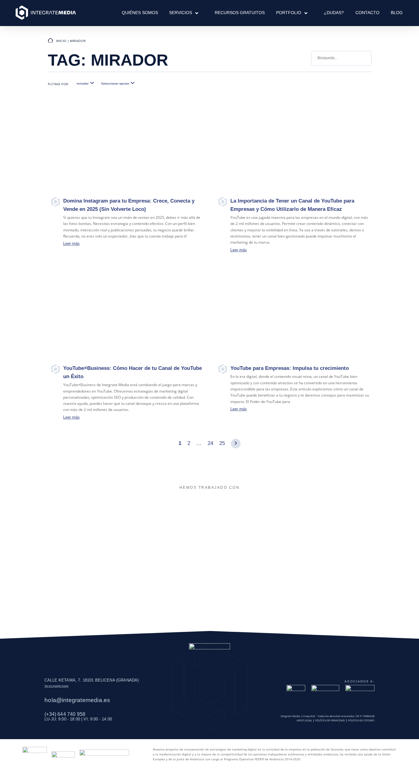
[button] (195, 12)
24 (210, 443)
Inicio (61, 41)
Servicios (180, 12)
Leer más (71, 243)
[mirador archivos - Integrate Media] (46, 13)
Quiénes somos (140, 12)
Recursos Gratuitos (240, 12)
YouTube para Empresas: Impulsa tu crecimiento (289, 368)
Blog (397, 12)
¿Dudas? (334, 12)
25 (222, 443)
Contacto (367, 12)
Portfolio (288, 12)
